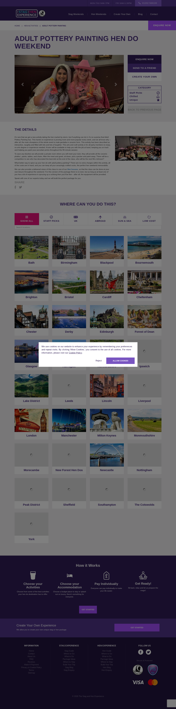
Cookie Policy (75, 353)
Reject (99, 360)
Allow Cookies (120, 361)
